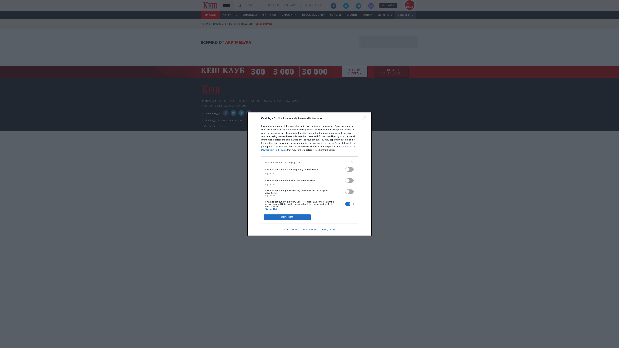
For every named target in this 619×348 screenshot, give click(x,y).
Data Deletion (291, 229)
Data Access (309, 229)
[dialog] (309, 174)
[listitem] (309, 162)
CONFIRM (287, 217)
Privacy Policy (328, 229)
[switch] (349, 169)
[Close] (365, 119)
